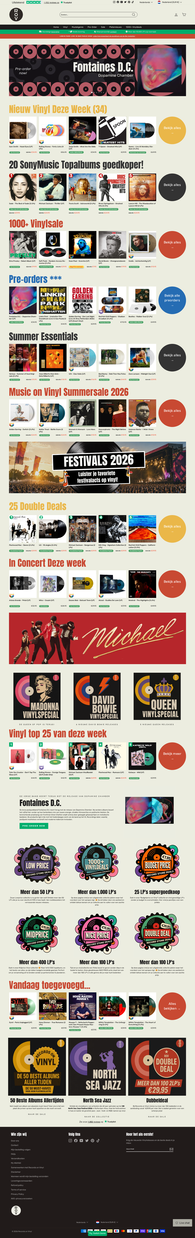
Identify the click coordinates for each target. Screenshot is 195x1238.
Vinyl (65, 27)
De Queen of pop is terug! (37, 724)
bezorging (55, 32)
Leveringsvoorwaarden (21, 1181)
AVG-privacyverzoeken (21, 1198)
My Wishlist (16, 1163)
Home (56, 27)
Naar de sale (37, 1114)
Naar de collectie (97, 1117)
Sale (103, 27)
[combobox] (96, 15)
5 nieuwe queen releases (157, 724)
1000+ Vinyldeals (134, 27)
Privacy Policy (17, 1194)
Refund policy (17, 1185)
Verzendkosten (18, 1158)
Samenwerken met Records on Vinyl (27, 1167)
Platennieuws (115, 27)
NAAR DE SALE (157, 1117)
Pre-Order (92, 27)
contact (113, 32)
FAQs (13, 1154)
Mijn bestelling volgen (20, 1149)
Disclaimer (16, 1172)
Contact (14, 1145)
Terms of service (18, 1190)
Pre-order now (34, 826)
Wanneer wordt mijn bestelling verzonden (29, 1176)
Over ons (15, 1141)
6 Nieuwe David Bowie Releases (97, 724)
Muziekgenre (77, 27)
